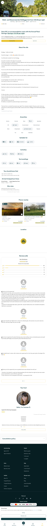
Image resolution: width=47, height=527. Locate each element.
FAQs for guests (27, 451)
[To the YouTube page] (30, 498)
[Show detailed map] (23, 241)
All (22, 380)
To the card (26, 456)
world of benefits (27, 483)
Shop (25, 478)
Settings (23, 512)
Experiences (26, 471)
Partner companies (8, 488)
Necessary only (23, 515)
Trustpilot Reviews (7, 483)
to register (26, 458)
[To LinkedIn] (26, 498)
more (24, 426)
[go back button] (2, 2)
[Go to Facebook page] (15, 498)
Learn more (35, 40)
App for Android (7, 453)
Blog (25, 480)
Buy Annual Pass (12, 40)
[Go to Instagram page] (19, 498)
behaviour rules (27, 453)
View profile (23, 429)
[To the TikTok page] (23, 498)
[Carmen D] (23, 398)
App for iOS (6, 451)
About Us (6, 478)
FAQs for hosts (7, 466)
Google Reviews (7, 480)
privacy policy (35, 510)
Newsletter (26, 486)
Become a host (7, 468)
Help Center (26, 466)
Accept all (23, 518)
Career (5, 486)
